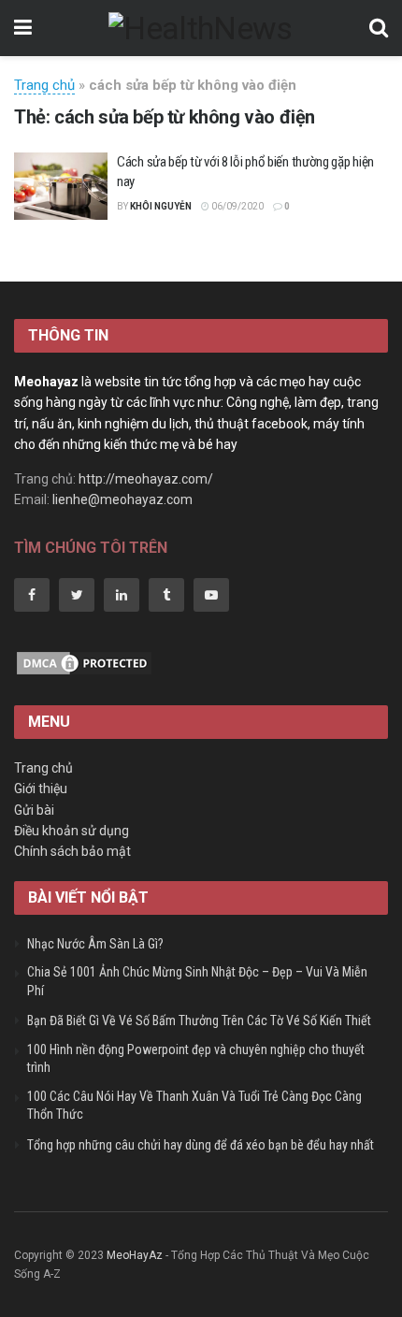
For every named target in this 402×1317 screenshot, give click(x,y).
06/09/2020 (236, 206)
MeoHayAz (135, 1255)
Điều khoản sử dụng (71, 830)
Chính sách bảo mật (72, 851)
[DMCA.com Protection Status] (84, 661)
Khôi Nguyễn (161, 206)
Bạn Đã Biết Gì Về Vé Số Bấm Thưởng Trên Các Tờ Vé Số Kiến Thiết (199, 1020)
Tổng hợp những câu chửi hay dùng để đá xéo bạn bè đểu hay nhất (200, 1144)
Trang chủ (44, 85)
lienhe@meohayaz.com (122, 499)
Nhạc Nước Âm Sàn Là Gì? (95, 943)
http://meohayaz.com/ (146, 478)
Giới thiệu (40, 788)
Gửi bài (34, 810)
